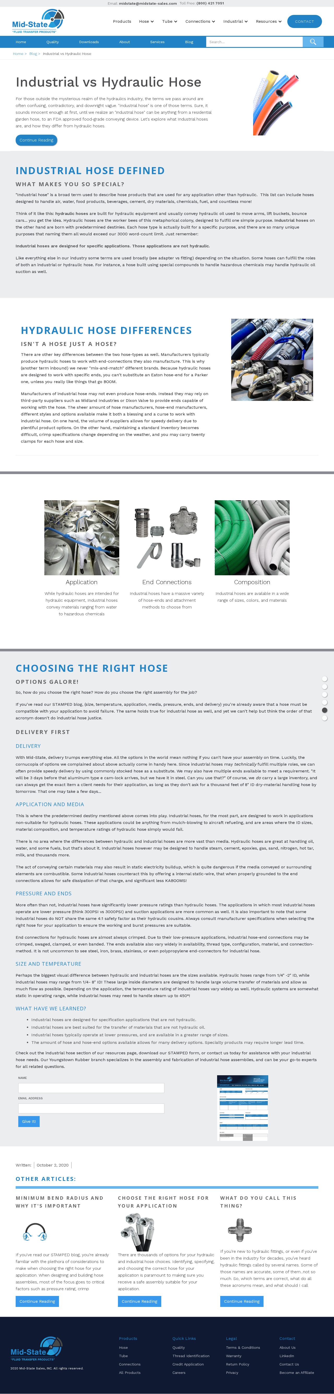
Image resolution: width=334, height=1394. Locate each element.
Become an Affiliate (296, 1372)
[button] (147, 21)
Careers (179, 1372)
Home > (20, 54)
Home (21, 42)
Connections (130, 1364)
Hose (123, 1347)
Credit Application (188, 1364)
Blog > (34, 54)
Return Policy (237, 1364)
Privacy (232, 1372)
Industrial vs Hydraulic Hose (67, 54)
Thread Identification (191, 1356)
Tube (123, 1356)
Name (22, 1078)
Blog (189, 42)
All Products (130, 1372)
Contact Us (289, 1364)
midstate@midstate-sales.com (148, 3)
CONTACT (304, 21)
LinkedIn (286, 1356)
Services (157, 42)
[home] (39, 21)
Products (122, 21)
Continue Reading (36, 140)
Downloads (89, 42)
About (124, 42)
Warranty (233, 1356)
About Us (287, 1347)
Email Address (30, 1098)
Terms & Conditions (243, 1347)
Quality (52, 42)
